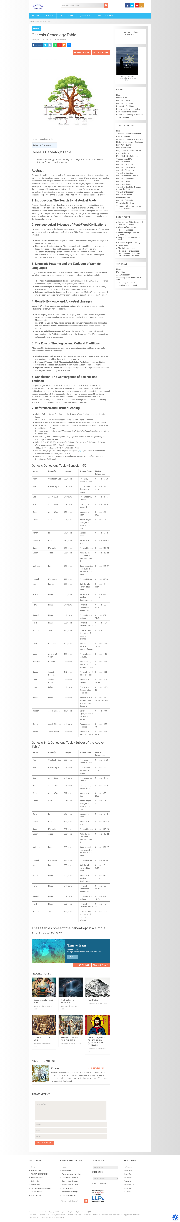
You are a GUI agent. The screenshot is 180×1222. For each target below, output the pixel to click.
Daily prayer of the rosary (126, 112)
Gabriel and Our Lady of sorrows (129, 115)
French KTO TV (129, 1184)
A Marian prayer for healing (129, 242)
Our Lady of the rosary (125, 100)
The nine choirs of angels (70, 1192)
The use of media (36, 1192)
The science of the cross (128, 251)
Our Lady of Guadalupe (125, 167)
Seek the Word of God (69, 1195)
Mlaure (91, 1212)
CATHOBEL (128, 1192)
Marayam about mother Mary (38, 1212)
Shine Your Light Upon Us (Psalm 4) (128, 234)
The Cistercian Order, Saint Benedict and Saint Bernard (129, 255)
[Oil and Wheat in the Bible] (44, 1025)
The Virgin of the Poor (125, 203)
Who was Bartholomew (127, 227)
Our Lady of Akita (123, 162)
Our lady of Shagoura (124, 184)
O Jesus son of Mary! (125, 159)
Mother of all (66, 16)
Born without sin (123, 136)
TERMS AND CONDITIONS (39, 1174)
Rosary (49, 16)
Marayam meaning (106, 16)
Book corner (128, 1170)
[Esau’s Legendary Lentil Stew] (44, 987)
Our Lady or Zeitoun (124, 195)
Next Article (99, 52)
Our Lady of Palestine (125, 178)
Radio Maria (123, 245)
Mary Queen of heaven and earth (129, 150)
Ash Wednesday (123, 275)
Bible (37, 28)
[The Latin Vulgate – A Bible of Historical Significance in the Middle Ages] (97, 1025)
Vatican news (128, 1181)
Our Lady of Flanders (124, 164)
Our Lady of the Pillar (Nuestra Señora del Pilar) (128, 188)
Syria (81, 451)
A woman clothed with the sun (128, 134)
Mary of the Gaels (123, 148)
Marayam (36, 39)
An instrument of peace (70, 1184)
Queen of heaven (123, 197)
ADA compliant (36, 1170)
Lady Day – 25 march (125, 145)
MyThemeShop (66, 1212)
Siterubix (81, 1212)
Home (37, 16)
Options (72, 957)
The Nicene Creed (125, 230)
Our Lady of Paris (123, 181)
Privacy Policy (35, 1184)
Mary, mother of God (124, 153)
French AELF (128, 1188)
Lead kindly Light (67, 1188)
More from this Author (97, 1068)
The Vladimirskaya (123, 209)
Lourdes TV (128, 1177)
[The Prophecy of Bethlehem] (71, 987)
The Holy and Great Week (126, 285)
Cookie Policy (35, 1181)
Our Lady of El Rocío (124, 200)
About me (86, 16)
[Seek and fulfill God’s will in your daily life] (71, 1025)
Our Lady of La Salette (125, 170)
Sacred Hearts (66, 1170)
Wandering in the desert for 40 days (128, 279)
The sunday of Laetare (125, 282)
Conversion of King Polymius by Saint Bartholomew (131, 223)
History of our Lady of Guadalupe (129, 142)
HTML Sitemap (36, 1195)
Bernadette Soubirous (125, 106)
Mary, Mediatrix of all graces (127, 156)
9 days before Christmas (70, 1181)
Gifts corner (128, 1167)
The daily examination (127, 248)
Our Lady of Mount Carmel (127, 176)
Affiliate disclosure (37, 1177)
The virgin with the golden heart (129, 206)
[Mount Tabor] (97, 987)
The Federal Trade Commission (41, 1188)
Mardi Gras (120, 272)
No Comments (61, 39)
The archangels (122, 117)
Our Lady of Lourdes (124, 103)
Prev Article (82, 52)
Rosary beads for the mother (128, 109)
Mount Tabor (93, 1000)
